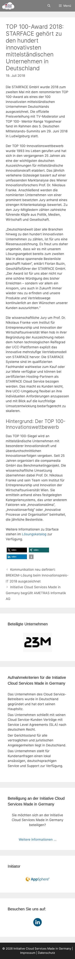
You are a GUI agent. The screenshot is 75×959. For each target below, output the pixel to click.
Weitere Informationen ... (38, 839)
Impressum (27, 953)
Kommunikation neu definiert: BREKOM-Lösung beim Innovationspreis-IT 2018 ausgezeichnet (37, 575)
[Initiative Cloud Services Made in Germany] (8, 6)
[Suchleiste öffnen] (48, 6)
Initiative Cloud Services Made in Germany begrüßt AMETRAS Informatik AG (36, 593)
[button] (17, 550)
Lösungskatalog (34, 534)
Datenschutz (46, 953)
